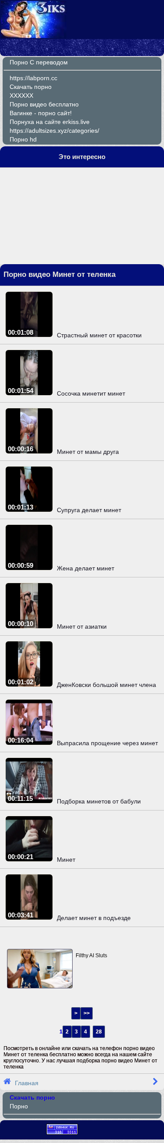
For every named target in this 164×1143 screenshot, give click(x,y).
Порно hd (23, 139)
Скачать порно (31, 86)
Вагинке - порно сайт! (41, 113)
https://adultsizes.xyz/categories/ (54, 130)
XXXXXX (21, 95)
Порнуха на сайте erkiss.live (50, 121)
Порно (19, 1106)
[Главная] (33, 35)
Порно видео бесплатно (44, 104)
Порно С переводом (39, 62)
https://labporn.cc (33, 77)
